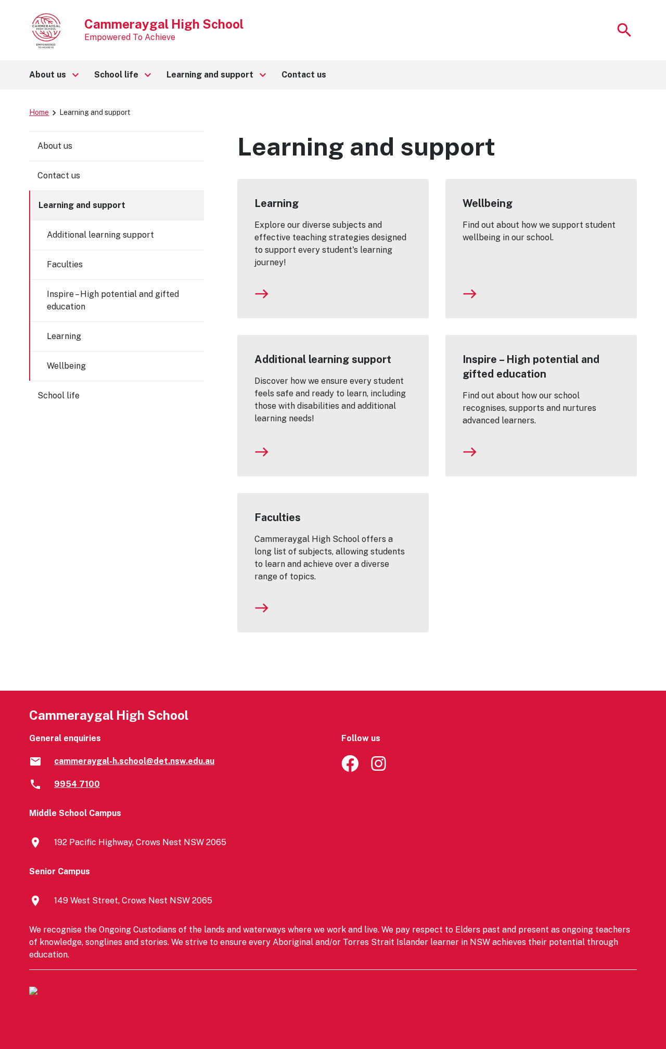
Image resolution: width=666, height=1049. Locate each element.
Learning (276, 203)
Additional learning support (322, 359)
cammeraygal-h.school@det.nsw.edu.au (134, 761)
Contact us (58, 175)
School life (58, 395)
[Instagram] (379, 769)
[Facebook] (349, 769)
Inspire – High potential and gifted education (531, 366)
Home (39, 112)
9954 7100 (77, 784)
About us (54, 146)
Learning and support (82, 205)
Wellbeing (488, 203)
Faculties (277, 517)
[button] (53, 74)
